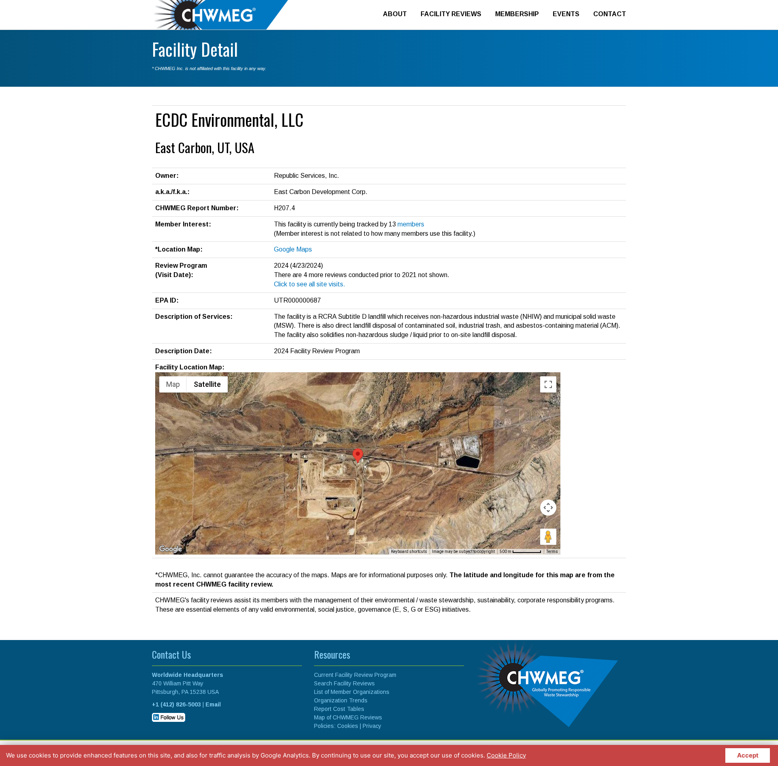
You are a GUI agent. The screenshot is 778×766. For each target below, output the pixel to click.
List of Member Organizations (351, 692)
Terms (552, 551)
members (411, 224)
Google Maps (293, 249)
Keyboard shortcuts (409, 551)
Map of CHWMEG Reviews (348, 717)
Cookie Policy (506, 755)
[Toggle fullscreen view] (548, 384)
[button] (358, 455)
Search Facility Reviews (344, 683)
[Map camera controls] (548, 507)
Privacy (372, 726)
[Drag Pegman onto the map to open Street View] (548, 537)
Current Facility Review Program (355, 675)
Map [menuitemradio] (173, 384)
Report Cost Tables (339, 709)
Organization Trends (341, 700)
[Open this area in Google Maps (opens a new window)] (170, 549)
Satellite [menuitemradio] (207, 384)
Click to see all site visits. (309, 284)
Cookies (347, 726)
